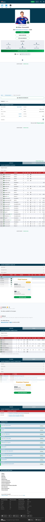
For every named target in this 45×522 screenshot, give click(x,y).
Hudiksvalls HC (7, 208)
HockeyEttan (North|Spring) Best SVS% (15, 416)
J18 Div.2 (15, 176)
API (27, 508)
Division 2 (26, 29)
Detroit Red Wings (21, 503)
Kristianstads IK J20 (8, 200)
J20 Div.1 (15, 180)
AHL (10, 506)
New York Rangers (21, 506)
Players (11, 359)
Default (11, 163)
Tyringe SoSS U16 (7, 174)
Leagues (11, 328)
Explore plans (22, 297)
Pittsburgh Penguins (21, 507)
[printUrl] (22, 60)
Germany (2, 507)
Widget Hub (29, 501)
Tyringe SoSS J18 (7, 176)
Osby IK (20, 116)
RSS (27, 510)
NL (10, 508)
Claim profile (23, 38)
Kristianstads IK (19, 29)
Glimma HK (6, 188)
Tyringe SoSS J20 (7, 180)
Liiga (10, 507)
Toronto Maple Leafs (21, 508)
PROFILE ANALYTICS (25, 54)
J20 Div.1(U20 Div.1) (5, 349)
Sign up (32, 1)
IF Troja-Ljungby (7, 214)
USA (1, 504)
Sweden (20, 113)
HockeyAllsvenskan (17, 204)
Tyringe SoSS (7, 182)
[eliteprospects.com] (3, 2)
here (24, 495)
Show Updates (22, 35)
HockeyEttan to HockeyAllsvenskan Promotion (16, 413)
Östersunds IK (7, 219)
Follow (22, 32)
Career (28, 513)
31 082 (17, 54)
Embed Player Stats (40, 161)
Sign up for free (4, 322)
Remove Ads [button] (25, 63)
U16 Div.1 (15, 174)
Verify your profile (4, 495)
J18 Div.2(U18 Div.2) (5, 347)
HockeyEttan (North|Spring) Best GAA (15, 415)
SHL (10, 504)
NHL (10, 501)
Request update (40, 123)
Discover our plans (22, 50)
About (28, 503)
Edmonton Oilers (21, 504)
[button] (22, 32)
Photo (28, 507)
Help (28, 504)
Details (41, 425)
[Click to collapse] (44, 165)
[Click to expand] (44, 361)
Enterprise (29, 511)
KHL (10, 503)
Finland (2, 506)
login (10, 322)
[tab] (11, 163)
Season (11, 406)
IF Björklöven (7, 216)
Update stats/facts (23, 97)
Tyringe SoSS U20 (4, 463)
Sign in (37, 1)
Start (2, 95)
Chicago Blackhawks (21, 501)
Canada (2, 503)
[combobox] (5, 101)
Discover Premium (22, 392)
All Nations (2, 508)
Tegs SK (6, 212)
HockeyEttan (16, 182)
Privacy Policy (29, 506)
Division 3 (15, 188)
